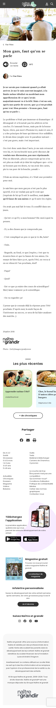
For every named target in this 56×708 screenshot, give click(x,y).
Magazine (7, 483)
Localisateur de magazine (36, 575)
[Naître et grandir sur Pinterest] (30, 621)
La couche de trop (37, 471)
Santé (5, 455)
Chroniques (8, 478)
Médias (32, 486)
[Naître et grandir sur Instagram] (19, 621)
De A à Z (6, 453)
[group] (17, 388)
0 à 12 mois (8, 460)
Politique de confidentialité (41, 483)
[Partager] (21, 440)
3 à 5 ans (7, 465)
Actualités (7, 476)
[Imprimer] (34, 440)
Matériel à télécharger (39, 458)
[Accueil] (28, 4)
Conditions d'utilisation (39, 481)
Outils (31, 453)
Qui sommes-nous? (38, 478)
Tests (31, 455)
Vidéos (6, 486)
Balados (6, 489)
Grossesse (8, 458)
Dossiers (7, 481)
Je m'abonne (28, 604)
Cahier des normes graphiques (38, 490)
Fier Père (9, 44)
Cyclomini (33, 463)
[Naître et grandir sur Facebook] (25, 621)
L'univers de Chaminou (39, 460)
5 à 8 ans (7, 468)
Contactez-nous (36, 494)
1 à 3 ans (6, 463)
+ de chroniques (28, 415)
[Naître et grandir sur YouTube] (36, 621)
